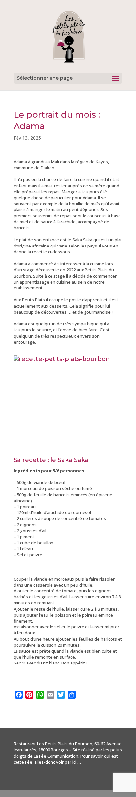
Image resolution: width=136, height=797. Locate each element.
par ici (70, 762)
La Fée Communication (56, 756)
